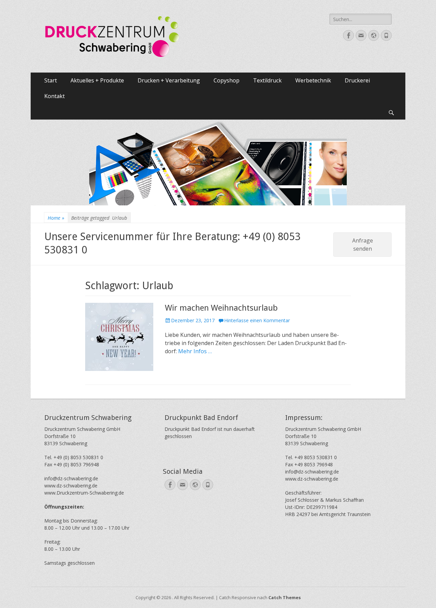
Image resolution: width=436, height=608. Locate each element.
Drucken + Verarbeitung (169, 80)
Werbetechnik (313, 80)
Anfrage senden (362, 244)
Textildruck (267, 80)
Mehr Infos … (195, 351)
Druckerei (357, 80)
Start (50, 80)
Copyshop (226, 80)
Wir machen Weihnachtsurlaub (221, 308)
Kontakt (54, 96)
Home (56, 218)
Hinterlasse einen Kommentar (257, 320)
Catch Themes (284, 597)
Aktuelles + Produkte (97, 80)
